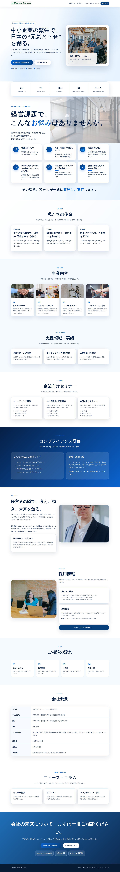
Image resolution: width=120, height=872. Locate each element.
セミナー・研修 (88, 3)
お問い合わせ (105, 3)
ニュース (97, 3)
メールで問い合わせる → (51, 845)
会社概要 (79, 3)
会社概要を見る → (71, 845)
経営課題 (71, 3)
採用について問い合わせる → (84, 627)
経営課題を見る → (43, 62)
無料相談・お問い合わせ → (22, 62)
